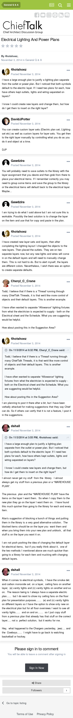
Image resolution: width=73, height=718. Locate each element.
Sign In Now (36, 668)
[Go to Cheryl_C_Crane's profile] (6, 283)
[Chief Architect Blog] (67, 14)
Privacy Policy (45, 714)
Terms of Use (25, 714)
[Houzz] (61, 14)
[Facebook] (36, 14)
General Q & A (33, 60)
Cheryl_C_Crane (23, 281)
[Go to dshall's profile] (6, 428)
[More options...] (68, 70)
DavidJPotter (20, 119)
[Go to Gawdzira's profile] (6, 163)
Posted (25, 74)
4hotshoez (11, 56)
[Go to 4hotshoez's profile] (6, 72)
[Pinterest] (55, 14)
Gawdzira (18, 160)
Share (37, 683)
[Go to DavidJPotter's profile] (6, 121)
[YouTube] (42, 14)
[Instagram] (49, 14)
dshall (15, 426)
